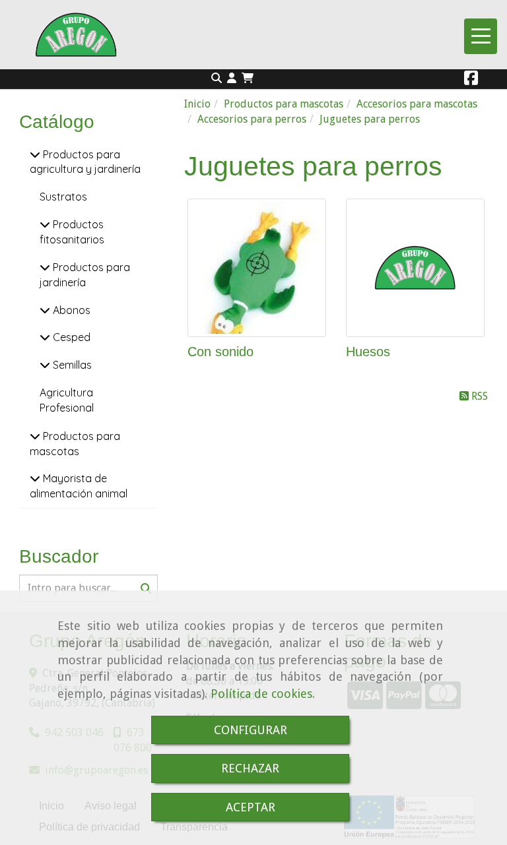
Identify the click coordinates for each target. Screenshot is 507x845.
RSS (478, 396)
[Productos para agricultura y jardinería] (35, 154)
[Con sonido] (256, 268)
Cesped (70, 337)
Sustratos (63, 196)
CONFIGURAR (250, 730)
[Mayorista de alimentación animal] (35, 478)
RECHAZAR (250, 768)
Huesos (368, 351)
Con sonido (220, 351)
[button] (231, 79)
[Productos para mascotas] (35, 436)
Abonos (70, 310)
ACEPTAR (250, 807)
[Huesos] (415, 268)
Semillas (71, 364)
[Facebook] (471, 80)
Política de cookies (261, 694)
